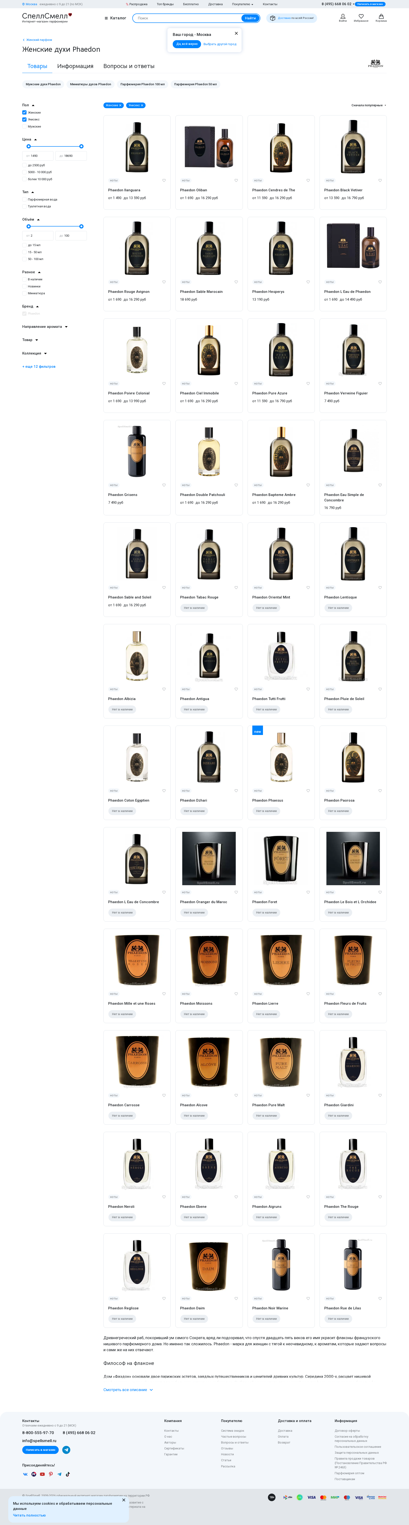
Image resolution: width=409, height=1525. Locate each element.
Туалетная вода (39, 206)
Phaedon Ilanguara (124, 190)
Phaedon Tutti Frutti (268, 699)
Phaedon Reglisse (123, 1308)
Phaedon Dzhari (193, 800)
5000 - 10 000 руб (40, 172)
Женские (34, 112)
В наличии (35, 279)
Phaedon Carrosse (124, 1105)
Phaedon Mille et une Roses (131, 1003)
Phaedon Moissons (196, 1003)
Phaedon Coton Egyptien (128, 800)
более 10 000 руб (40, 179)
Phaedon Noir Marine (270, 1308)
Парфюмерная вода (42, 199)
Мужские (34, 126)
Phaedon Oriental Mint (271, 597)
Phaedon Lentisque (340, 597)
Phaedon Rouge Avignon (129, 292)
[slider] (28, 146)
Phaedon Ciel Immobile (199, 393)
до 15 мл (34, 245)
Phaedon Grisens (122, 495)
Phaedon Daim (192, 1308)
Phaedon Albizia (122, 699)
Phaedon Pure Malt (268, 1105)
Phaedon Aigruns (266, 1207)
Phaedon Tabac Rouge (199, 597)
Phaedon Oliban (193, 190)
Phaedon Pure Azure (269, 393)
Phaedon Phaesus (267, 800)
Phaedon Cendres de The (273, 190)
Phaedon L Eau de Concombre (133, 902)
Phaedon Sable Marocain (201, 292)
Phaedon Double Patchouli (202, 495)
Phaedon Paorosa (339, 800)
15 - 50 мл (35, 252)
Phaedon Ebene (193, 1207)
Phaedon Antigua (194, 699)
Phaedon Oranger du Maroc (203, 902)
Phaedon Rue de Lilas (342, 1308)
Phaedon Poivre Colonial (129, 393)
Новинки (34, 286)
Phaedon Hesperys (268, 292)
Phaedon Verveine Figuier (346, 393)
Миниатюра (36, 293)
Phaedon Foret (264, 902)
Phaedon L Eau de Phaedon (347, 292)
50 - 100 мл (35, 259)
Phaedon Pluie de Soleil (344, 699)
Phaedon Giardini (339, 1105)
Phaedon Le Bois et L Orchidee (350, 902)
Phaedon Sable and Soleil (129, 597)
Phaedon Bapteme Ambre (274, 495)
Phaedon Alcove (194, 1105)
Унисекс (34, 119)
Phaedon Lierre (265, 1003)
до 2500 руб (36, 165)
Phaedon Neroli (121, 1207)
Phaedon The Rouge (341, 1207)
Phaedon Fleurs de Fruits (345, 1003)
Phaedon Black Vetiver (343, 190)
